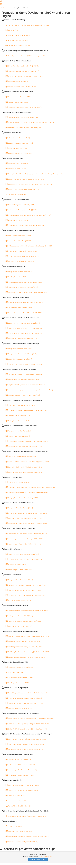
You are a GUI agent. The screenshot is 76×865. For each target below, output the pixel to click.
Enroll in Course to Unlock (38, 859)
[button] (1, 2)
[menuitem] (1, 5)
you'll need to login (46, 857)
